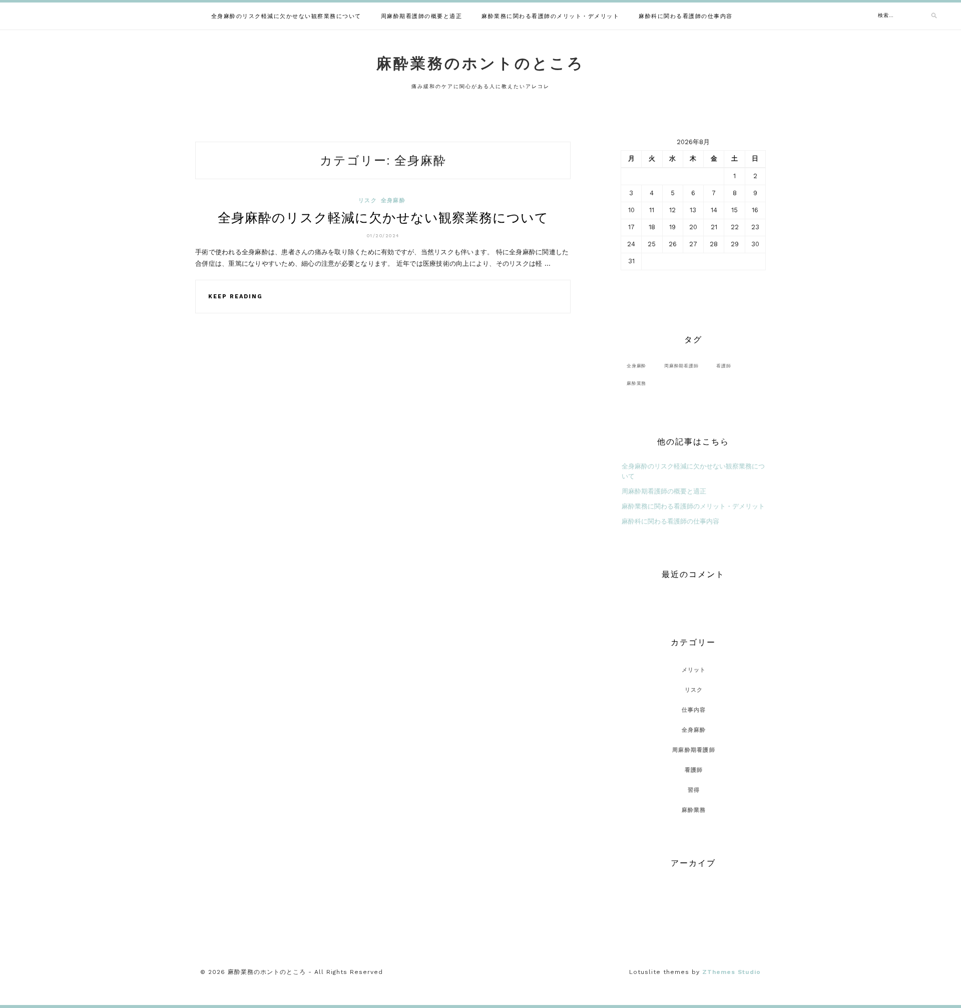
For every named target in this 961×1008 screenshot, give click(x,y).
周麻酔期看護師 (681, 365)
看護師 (723, 365)
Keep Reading (235, 296)
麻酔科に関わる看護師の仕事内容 (686, 16)
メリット (694, 670)
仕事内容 (694, 710)
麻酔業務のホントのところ (480, 63)
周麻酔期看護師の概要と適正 (421, 16)
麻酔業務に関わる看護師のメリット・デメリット (550, 16)
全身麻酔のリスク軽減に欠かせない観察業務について (286, 16)
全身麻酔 (393, 200)
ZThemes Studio (731, 971)
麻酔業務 (636, 383)
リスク (367, 200)
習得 (694, 790)
